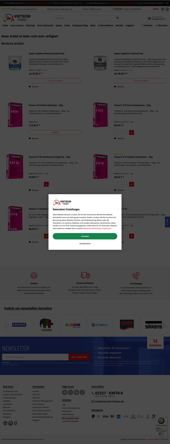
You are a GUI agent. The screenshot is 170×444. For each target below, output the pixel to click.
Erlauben (85, 236)
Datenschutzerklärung (91, 228)
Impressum (106, 228)
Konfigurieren (85, 243)
